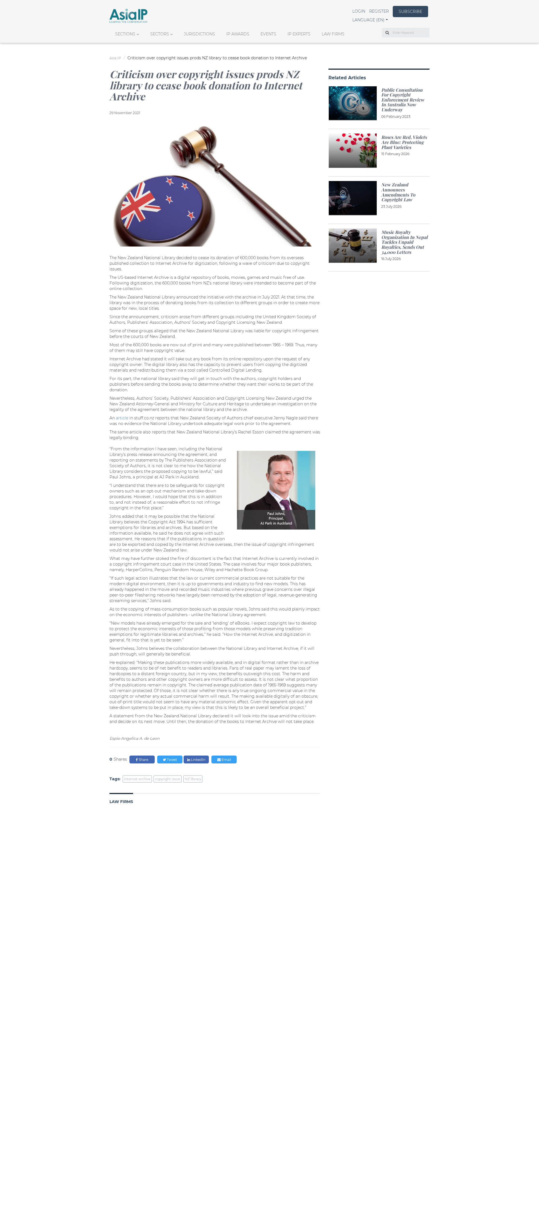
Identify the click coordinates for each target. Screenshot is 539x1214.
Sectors (159, 34)
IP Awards (237, 34)
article (122, 418)
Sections (125, 34)
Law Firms (333, 34)
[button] (370, 20)
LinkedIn (197, 760)
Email (226, 760)
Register (379, 11)
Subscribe (410, 11)
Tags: (114, 778)
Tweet (171, 760)
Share (143, 760)
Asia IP (115, 58)
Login (358, 11)
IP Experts (298, 34)
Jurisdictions (199, 34)
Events (268, 34)
